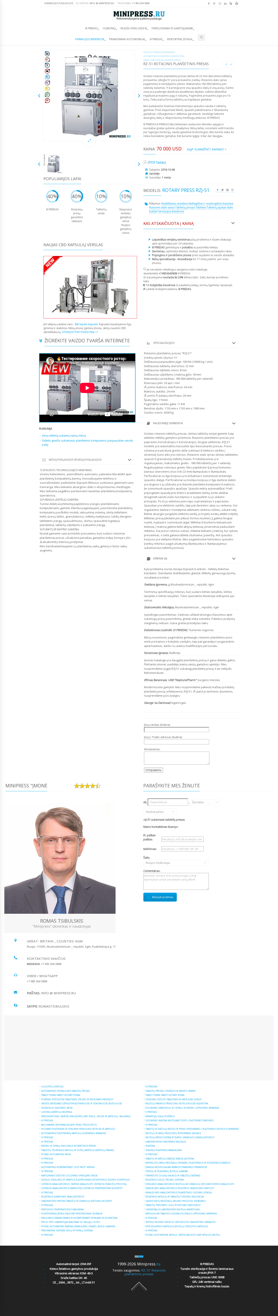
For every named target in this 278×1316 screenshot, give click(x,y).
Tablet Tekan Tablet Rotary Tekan (60, 1095)
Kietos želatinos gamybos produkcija (74, 1269)
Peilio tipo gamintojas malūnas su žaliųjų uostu (70, 1222)
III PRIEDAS (91, 28)
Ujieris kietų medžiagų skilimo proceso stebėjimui (176, 1200)
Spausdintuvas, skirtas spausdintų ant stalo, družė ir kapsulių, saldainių (86, 1116)
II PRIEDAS (151, 1111)
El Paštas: (95, 3)
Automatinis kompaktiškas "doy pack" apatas (67, 1167)
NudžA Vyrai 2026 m (134, 28)
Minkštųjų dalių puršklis (160, 1116)
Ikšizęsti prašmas (162, 897)
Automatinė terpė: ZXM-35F (73, 1264)
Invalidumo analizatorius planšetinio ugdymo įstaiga (179, 1192)
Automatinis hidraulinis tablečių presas (65, 1090)
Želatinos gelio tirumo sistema (165, 1179)
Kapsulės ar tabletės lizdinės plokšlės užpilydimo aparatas (181, 1213)
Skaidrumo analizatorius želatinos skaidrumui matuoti (180, 1188)
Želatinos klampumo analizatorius (62, 1196)
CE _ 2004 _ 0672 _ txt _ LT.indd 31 (74, 1282)
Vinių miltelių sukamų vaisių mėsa (64, 435)
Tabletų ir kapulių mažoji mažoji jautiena (170, 1158)
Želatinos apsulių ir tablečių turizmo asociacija (175, 1196)
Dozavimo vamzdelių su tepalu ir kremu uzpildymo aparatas (182, 1107)
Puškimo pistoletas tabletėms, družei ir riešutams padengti (77, 1099)
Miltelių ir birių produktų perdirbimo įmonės (173, 1133)
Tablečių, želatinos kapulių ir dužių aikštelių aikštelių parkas (77, 1150)
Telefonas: (133, 3)
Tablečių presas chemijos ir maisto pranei (171, 1090)
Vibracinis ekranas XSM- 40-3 (74, 1273)
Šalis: (152, 860)
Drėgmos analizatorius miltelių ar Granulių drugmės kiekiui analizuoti (190, 1184)
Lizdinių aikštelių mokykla (56, 1111)
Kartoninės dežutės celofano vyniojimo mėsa (69, 1175)
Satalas (147, 52)
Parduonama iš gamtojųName (172, 28)
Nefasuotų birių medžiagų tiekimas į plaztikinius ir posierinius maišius (188, 1162)
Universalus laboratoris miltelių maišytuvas (173, 1209)
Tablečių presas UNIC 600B (207, 1277)
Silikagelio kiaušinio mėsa (57, 1107)
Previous (39, 95)
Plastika (150, 1145)
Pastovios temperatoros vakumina (62, 1209)
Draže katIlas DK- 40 (74, 1278)
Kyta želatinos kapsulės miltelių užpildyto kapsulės (177, 1226)
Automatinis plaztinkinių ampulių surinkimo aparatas (73, 1133)
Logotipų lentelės (52, 1086)
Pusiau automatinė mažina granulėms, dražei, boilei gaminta (78, 1226)
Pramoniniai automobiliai (127, 39)
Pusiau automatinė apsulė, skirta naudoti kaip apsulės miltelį (183, 1234)
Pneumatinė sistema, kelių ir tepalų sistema (67, 1230)
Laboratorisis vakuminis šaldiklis (166, 1141)
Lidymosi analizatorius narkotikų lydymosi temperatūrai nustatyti (81, 1188)
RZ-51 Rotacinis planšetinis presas (145, 1272)
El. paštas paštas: (149, 837)
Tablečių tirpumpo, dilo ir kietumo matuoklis (173, 1205)
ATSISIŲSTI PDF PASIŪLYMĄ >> (80, 332)
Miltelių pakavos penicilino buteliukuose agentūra (177, 1103)
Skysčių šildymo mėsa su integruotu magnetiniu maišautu (181, 1222)
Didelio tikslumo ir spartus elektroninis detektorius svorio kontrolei (85, 1179)
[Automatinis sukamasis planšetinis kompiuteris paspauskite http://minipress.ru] (89, 95)
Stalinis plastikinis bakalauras (164, 1150)
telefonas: (150, 849)
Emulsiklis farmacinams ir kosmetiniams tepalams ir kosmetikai (79, 1217)
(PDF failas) (157, 162)
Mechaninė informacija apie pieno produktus (69, 1124)
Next (139, 95)
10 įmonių (109, 28)
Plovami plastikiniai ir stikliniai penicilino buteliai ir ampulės (78, 1128)
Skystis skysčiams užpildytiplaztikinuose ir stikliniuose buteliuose (81, 1103)
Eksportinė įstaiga (179, 39)
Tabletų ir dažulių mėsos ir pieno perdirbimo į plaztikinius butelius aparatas (192, 1128)
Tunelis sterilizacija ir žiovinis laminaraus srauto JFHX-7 (207, 1271)
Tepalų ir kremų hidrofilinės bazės (207, 1286)
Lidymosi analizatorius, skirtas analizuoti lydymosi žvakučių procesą (83, 1184)
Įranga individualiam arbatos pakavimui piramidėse (176, 1167)
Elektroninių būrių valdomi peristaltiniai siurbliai (71, 1213)
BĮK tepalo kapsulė (86, 324)
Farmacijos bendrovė (89, 39)
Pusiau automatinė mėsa (56, 1154)
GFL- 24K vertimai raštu (207, 1282)
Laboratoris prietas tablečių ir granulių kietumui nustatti (76, 1200)
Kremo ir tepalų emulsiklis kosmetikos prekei (68, 1145)
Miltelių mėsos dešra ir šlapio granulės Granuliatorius (180, 1137)
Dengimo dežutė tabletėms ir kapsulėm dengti (174, 1099)
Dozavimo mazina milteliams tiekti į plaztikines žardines (179, 1120)
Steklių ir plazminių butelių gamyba (167, 1171)
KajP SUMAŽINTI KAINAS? (206, 149)
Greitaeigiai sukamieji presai (165, 60)
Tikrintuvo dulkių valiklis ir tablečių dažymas (173, 1175)
